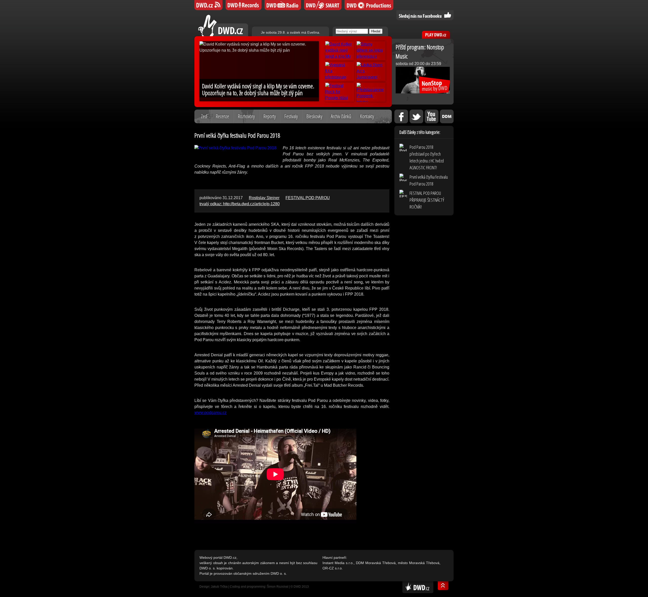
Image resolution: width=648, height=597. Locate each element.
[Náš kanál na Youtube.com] (431, 116)
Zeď (204, 116)
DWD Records (243, 5)
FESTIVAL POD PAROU (308, 198)
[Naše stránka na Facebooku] (401, 116)
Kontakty (367, 116)
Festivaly (291, 116)
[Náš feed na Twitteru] (416, 116)
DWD (208, 5)
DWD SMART (322, 5)
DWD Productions (369, 5)
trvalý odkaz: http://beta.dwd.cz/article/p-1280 (239, 204)
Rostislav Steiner (264, 198)
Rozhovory (246, 116)
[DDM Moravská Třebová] (447, 116)
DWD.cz (223, 25)
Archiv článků (341, 116)
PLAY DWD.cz (436, 35)
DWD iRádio (283, 5)
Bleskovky (314, 116)
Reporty (269, 116)
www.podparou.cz (210, 412)
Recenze (222, 116)
